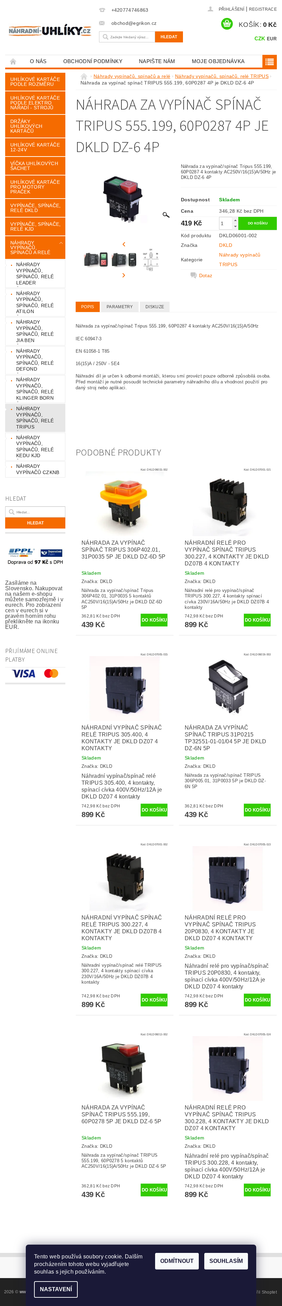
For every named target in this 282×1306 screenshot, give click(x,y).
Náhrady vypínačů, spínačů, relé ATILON (35, 302)
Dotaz (206, 275)
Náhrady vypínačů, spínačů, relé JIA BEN (35, 331)
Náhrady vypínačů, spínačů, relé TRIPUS (35, 418)
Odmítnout (177, 1261)
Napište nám (157, 61)
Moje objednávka (218, 61)
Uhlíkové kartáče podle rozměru (35, 82)
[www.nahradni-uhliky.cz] (50, 30)
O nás (38, 61)
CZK (259, 38)
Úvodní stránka (13, 61)
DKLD (225, 245)
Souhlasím (226, 1261)
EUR (271, 38)
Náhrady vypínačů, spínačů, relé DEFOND (35, 360)
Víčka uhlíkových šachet (34, 166)
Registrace (263, 9)
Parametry (120, 306)
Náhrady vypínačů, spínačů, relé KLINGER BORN (35, 389)
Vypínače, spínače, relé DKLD (35, 208)
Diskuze (154, 306)
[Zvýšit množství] (235, 220)
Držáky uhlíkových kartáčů (26, 126)
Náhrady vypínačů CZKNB (37, 469)
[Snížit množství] (235, 226)
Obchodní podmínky (92, 61)
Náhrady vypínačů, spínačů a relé (30, 247)
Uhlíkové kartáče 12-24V (35, 147)
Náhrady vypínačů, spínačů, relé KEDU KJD (35, 447)
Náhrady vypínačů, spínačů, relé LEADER (35, 273)
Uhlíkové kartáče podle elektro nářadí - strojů (35, 102)
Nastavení (56, 1289)
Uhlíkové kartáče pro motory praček (35, 186)
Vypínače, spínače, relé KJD (35, 226)
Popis (87, 306)
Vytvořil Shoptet (261, 1292)
